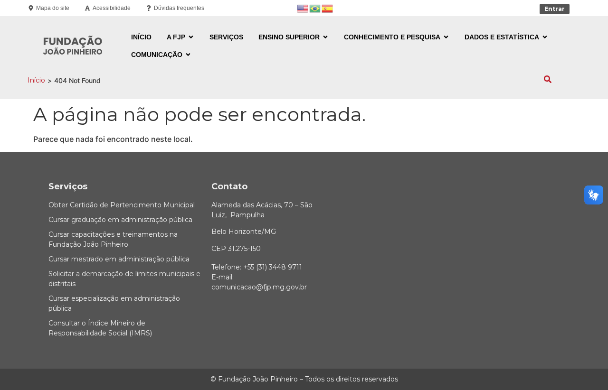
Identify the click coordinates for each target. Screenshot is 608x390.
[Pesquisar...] (547, 80)
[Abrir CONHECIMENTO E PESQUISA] (446, 37)
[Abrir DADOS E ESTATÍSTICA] (545, 37)
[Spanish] (328, 7)
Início (36, 80)
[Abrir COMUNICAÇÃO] (188, 55)
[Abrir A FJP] (191, 37)
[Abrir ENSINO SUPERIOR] (325, 37)
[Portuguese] (315, 7)
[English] (303, 7)
